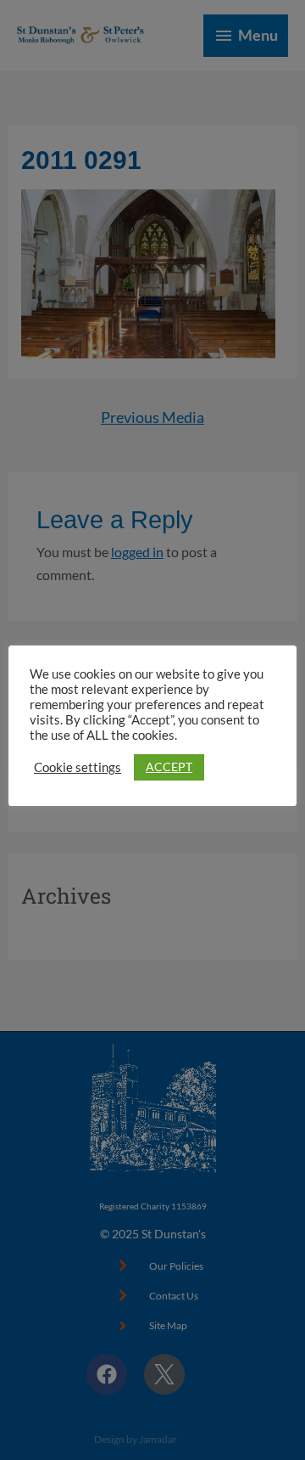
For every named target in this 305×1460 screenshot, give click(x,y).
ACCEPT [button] (169, 766)
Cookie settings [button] (77, 767)
